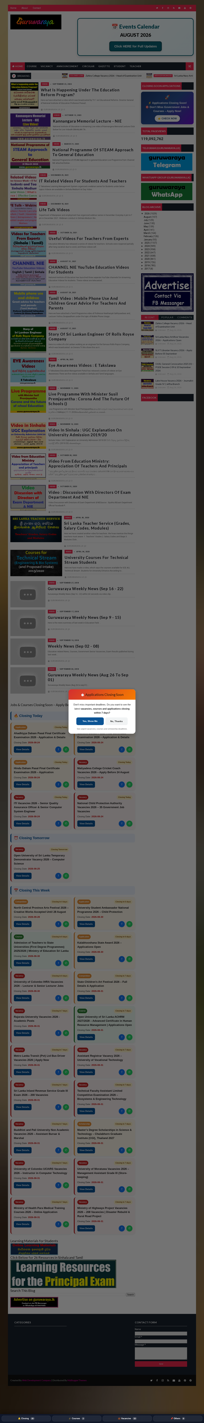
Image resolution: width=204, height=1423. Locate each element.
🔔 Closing (25, 1418)
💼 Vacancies (127, 1418)
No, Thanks (116, 721)
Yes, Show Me (90, 721)
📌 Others (177, 1418)
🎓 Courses (76, 1418)
